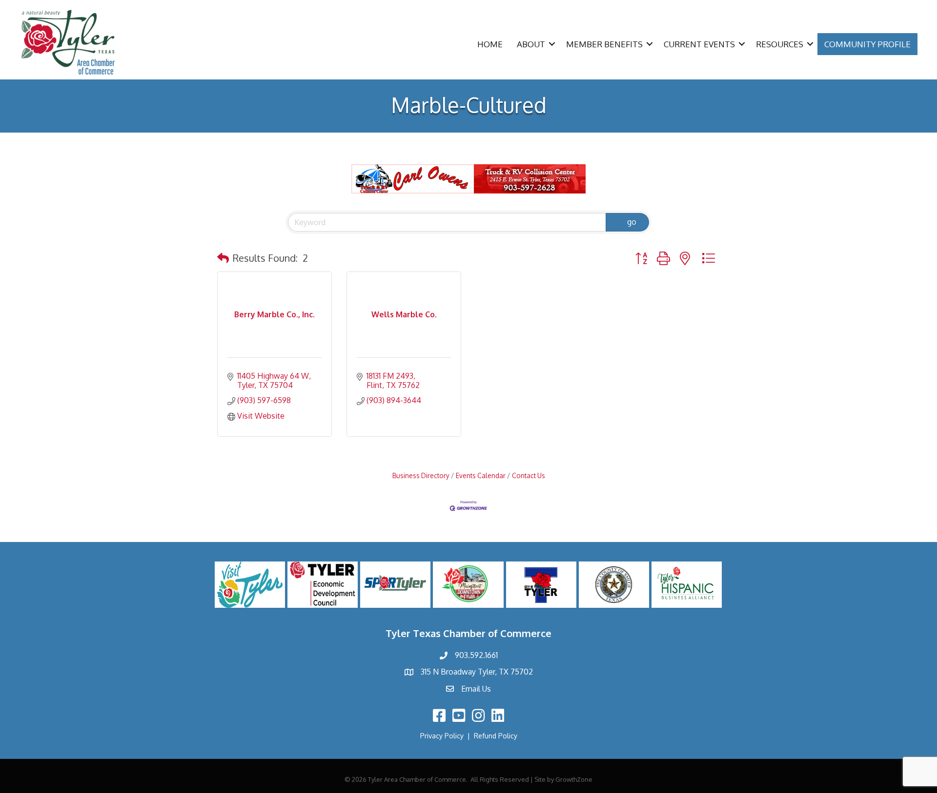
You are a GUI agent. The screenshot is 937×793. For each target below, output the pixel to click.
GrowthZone (573, 779)
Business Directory (420, 475)
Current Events (699, 44)
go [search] (631, 222)
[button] (223, 258)
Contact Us (528, 475)
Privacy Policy (442, 736)
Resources (779, 44)
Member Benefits (604, 44)
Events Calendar (481, 475)
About (531, 44)
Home (490, 44)
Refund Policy (495, 736)
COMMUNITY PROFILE (867, 44)
